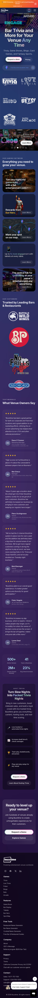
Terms (5, 961)
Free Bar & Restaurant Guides (13, 934)
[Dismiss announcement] (35, 4)
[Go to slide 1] (12, 147)
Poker (5, 886)
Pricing (27, 59)
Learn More (26, 143)
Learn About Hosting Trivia (19, 783)
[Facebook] (10, 871)
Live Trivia (7, 883)
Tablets (6, 910)
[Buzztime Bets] (28, 100)
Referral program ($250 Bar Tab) (14, 949)
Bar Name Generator (10, 928)
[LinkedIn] (20, 871)
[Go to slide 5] (23, 147)
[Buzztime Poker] (9, 119)
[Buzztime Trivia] (9, 81)
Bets (5, 892)
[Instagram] (5, 871)
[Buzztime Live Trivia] (28, 81)
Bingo (5, 889)
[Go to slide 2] (15, 147)
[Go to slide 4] (20, 147)
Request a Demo (19, 777)
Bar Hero (6, 913)
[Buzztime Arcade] (28, 119)
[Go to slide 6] (26, 147)
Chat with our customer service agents (16, 967)
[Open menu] (35, 10)
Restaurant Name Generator (13, 925)
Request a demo (14, 59)
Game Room (7, 904)
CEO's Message (9, 946)
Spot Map (6, 916)
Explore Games (19, 838)
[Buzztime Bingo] (9, 100)
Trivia (5, 880)
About (5, 943)
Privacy (6, 958)
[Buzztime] (4, 10)
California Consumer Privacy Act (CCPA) (17, 964)
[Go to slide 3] (17, 147)
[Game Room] (29, 10)
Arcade (6, 895)
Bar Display (7, 907)
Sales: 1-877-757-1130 (11, 977)
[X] (15, 871)
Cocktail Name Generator (12, 931)
